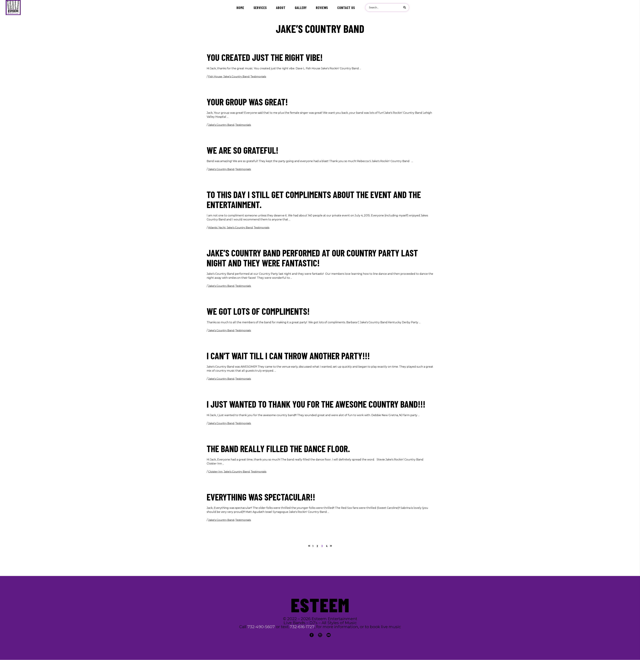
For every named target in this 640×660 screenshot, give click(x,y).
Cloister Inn (215, 471)
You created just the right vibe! (265, 57)
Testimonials (258, 76)
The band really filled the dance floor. (278, 448)
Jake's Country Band (236, 76)
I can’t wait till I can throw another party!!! (288, 355)
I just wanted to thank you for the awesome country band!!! (316, 403)
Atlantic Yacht (217, 227)
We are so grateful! (242, 150)
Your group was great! (247, 101)
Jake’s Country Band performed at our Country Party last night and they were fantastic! (312, 257)
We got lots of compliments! (258, 311)
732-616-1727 (302, 626)
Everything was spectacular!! (261, 496)
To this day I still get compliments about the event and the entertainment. (314, 199)
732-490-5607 (261, 626)
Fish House (215, 76)
